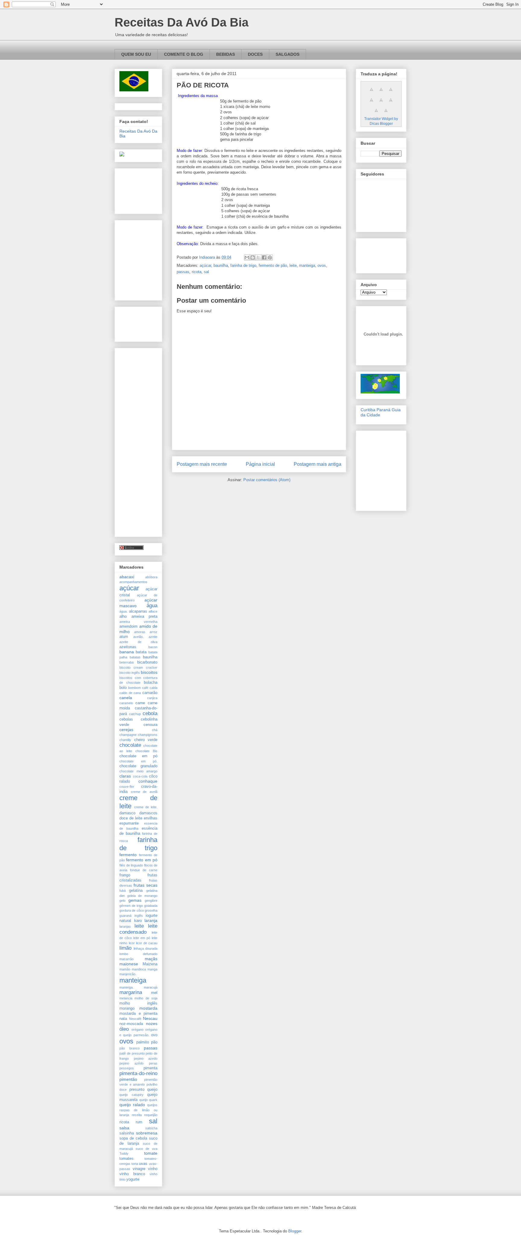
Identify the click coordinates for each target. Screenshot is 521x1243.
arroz (153, 632)
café (145, 687)
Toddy (123, 1153)
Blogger (294, 1231)
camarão (149, 693)
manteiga (307, 265)
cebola (150, 713)
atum (123, 637)
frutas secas (145, 885)
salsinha (126, 1133)
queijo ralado (132, 1104)
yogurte (132, 1179)
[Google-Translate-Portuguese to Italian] (371, 103)
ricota (196, 272)
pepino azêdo (131, 1063)
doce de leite (130, 818)
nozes (151, 1023)
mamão (124, 969)
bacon (152, 647)
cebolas (126, 719)
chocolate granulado (138, 766)
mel (154, 993)
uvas (143, 1164)
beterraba (126, 662)
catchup (135, 714)
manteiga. (126, 987)
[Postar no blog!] (253, 257)
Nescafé (135, 1019)
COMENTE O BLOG (183, 54)
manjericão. (127, 974)
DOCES (255, 54)
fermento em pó (141, 859)
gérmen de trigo (131, 905)
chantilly (125, 740)
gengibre (151, 900)
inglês (138, 915)
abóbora (151, 577)
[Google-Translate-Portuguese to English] (391, 103)
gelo (122, 900)
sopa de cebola (133, 1138)
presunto (136, 1089)
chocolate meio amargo (138, 771)
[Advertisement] (138, 189)
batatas (135, 657)
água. (123, 611)
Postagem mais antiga (317, 464)
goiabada (150, 905)
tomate (150, 1153)
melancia (125, 998)
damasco (127, 813)
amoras (139, 632)
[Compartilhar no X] (258, 257)
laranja (150, 920)
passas (183, 272)
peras (153, 1063)
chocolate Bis (146, 751)
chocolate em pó (138, 756)
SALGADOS (287, 54)
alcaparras (138, 611)
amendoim (128, 626)
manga (152, 969)
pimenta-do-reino (138, 1073)
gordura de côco (131, 910)
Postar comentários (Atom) (266, 480)
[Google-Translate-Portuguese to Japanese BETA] (381, 103)
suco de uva (146, 1148)
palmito (142, 1042)
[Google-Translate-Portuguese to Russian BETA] (376, 113)
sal (206, 272)
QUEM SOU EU (136, 54)
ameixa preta (144, 616)
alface (153, 611)
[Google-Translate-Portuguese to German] (391, 92)
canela (125, 697)
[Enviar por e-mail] (247, 257)
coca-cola (140, 776)
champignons (147, 735)
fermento (128, 854)
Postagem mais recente (202, 464)
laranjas (125, 926)
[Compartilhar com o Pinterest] (270, 257)
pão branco (129, 1048)
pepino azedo (146, 1058)
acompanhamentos (133, 582)
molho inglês (138, 1003)
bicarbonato (147, 662)
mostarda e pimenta (138, 1013)
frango (124, 875)
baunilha (220, 265)
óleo (124, 1029)
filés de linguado (131, 865)
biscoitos (149, 672)
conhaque (147, 781)
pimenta (150, 1068)
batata (141, 652)
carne (140, 703)
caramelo (126, 703)
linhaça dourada (145, 948)
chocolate (130, 745)
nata (123, 1019)
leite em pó (141, 938)
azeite (153, 637)
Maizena (150, 964)
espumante (129, 823)
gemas (134, 900)
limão (125, 948)
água (152, 605)
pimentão (128, 1079)
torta (134, 1164)
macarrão (126, 959)
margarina (130, 992)
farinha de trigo (243, 265)
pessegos (126, 1068)
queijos (152, 1105)
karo (138, 921)
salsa (124, 1127)
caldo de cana (130, 693)
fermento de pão (273, 265)
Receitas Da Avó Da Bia (181, 22)
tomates (126, 1158)
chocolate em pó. (138, 761)
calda (153, 687)
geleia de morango (142, 896)
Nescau (150, 1018)
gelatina (136, 890)
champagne (128, 735)
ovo (154, 1035)
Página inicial (260, 464)
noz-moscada (131, 1024)
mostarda (148, 1008)
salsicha (151, 1128)
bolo (123, 688)
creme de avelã (144, 791)
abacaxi (126, 576)
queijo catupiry (131, 1094)
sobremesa (146, 1133)
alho (123, 616)
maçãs (151, 958)
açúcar (205, 265)
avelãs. (138, 637)
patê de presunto (132, 1053)
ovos (321, 265)
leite (293, 265)
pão (154, 1042)
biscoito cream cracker (138, 667)
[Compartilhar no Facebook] (264, 257)
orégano (137, 1029)
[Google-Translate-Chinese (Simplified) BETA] (371, 92)
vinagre (139, 1169)
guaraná (125, 915)
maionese (128, 963)
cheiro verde (146, 740)
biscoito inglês (129, 672)
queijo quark (148, 1100)
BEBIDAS (225, 54)
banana (126, 651)
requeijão (150, 1115)
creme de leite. (145, 807)
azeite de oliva (138, 642)
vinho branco (132, 1174)
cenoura (150, 725)
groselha (151, 910)
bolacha (150, 682)
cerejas (126, 729)
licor (132, 943)
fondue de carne (143, 870)
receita (137, 1115)
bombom (134, 687)
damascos (148, 813)
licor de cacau (146, 943)
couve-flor (126, 786)
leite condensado (138, 929)
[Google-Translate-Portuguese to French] (381, 92)
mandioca (139, 969)
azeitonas (127, 647)
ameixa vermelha (138, 621)
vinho (152, 1169)
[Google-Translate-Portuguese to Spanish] (386, 113)
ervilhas (150, 818)
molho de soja (145, 998)
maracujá (150, 987)
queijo (152, 1089)
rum (139, 1122)
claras (125, 776)
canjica (152, 698)
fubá (122, 890)
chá (154, 730)
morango (126, 1008)
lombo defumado (138, 954)
